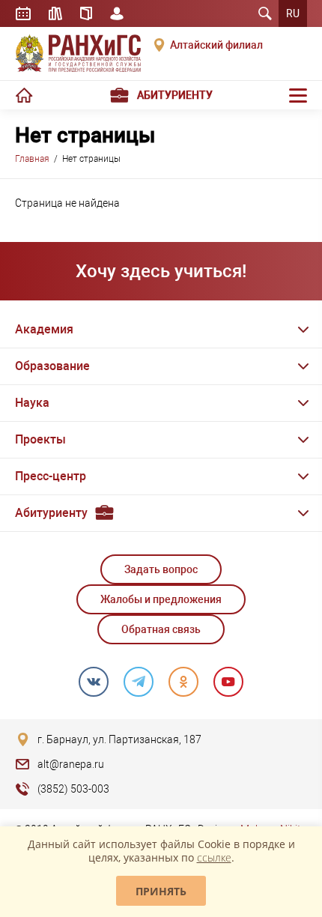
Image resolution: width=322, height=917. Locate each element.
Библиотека (55, 13)
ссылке (214, 857)
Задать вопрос (161, 569)
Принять (161, 891)
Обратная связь (161, 629)
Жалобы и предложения (161, 599)
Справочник (86, 13)
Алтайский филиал (216, 45)
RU (293, 13)
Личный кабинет (117, 13)
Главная (32, 158)
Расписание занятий (23, 13)
